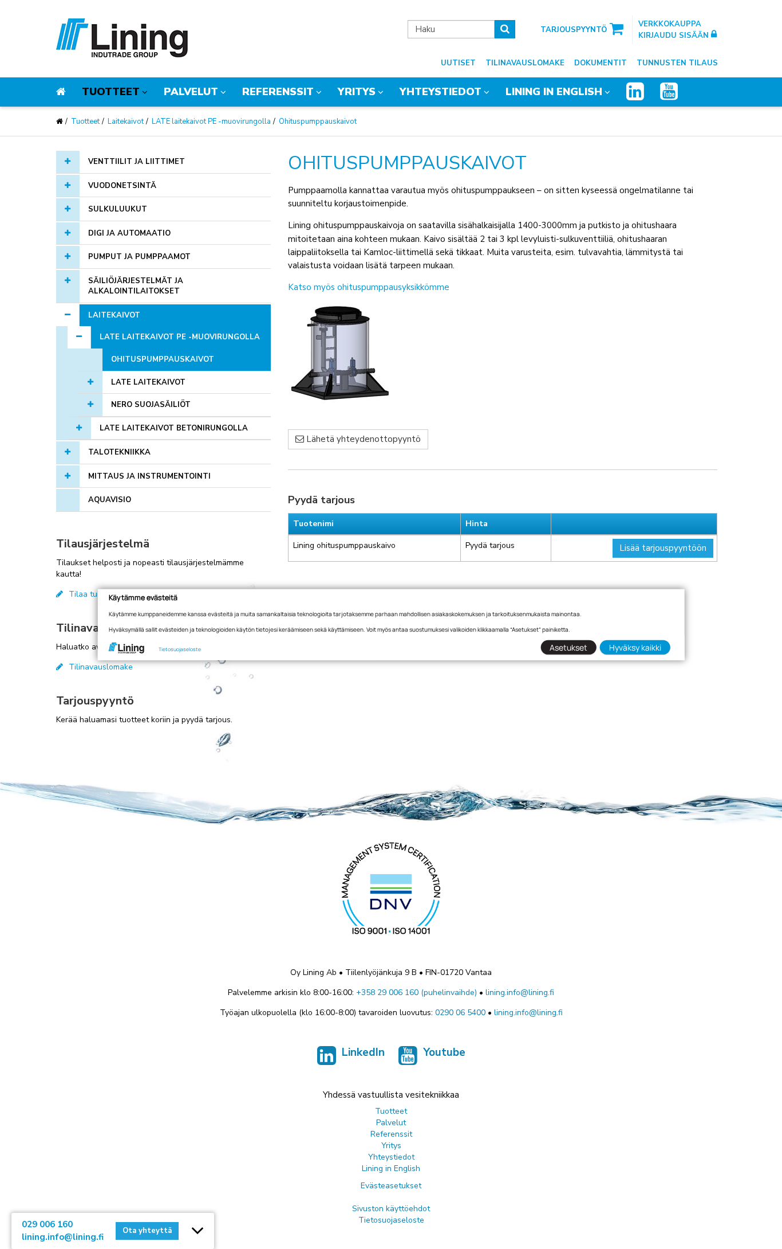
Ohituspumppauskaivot (318, 121)
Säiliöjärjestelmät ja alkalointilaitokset (135, 286)
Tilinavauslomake (524, 63)
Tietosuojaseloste (391, 1220)
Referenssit (278, 92)
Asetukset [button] (568, 647)
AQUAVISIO (109, 500)
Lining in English (553, 92)
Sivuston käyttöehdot (391, 1208)
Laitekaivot (126, 121)
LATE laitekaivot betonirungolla (174, 428)
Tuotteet (111, 92)
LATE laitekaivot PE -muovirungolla (211, 121)
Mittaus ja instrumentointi (149, 476)
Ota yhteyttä (147, 1230)
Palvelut (191, 92)
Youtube (444, 1052)
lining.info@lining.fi (519, 992)
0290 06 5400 (460, 1012)
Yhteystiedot (440, 92)
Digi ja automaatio (129, 233)
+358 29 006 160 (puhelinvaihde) (416, 992)
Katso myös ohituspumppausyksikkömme (368, 287)
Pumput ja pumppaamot (139, 257)
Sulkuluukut (117, 209)
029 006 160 (47, 1224)
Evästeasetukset (391, 1185)
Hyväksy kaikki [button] (635, 647)
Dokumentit (600, 63)
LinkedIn (363, 1052)
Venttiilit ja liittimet (136, 161)
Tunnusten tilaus (677, 63)
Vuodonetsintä (122, 186)
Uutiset (458, 63)
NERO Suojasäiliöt (151, 405)
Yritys (357, 92)
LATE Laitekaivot (148, 382)
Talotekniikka (119, 452)
